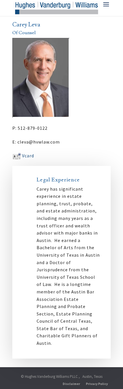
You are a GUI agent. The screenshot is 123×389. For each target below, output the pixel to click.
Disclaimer (71, 384)
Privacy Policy (97, 384)
